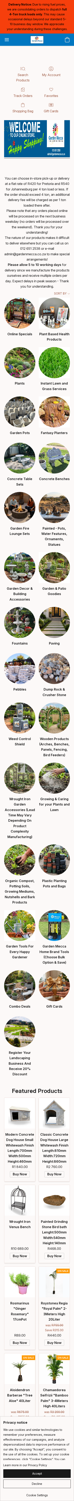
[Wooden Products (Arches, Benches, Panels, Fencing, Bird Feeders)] (54, 718)
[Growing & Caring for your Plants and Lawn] (54, 778)
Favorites (51, 96)
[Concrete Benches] (54, 458)
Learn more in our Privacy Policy (25, 1465)
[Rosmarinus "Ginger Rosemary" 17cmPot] (19, 1282)
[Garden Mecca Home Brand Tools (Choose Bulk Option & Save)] (54, 925)
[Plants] (19, 362)
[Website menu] (7, 39)
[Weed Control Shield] (19, 718)
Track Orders (22, 96)
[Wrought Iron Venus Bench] (19, 1200)
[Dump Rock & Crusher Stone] (54, 668)
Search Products (23, 77)
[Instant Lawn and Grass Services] (54, 362)
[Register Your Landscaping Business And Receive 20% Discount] (19, 1031)
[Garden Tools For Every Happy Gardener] (19, 925)
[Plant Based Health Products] (54, 313)
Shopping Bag (22, 111)
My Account (51, 75)
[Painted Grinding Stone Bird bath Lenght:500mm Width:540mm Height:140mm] (54, 1200)
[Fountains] (19, 622)
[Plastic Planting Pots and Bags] (54, 859)
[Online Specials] (19, 313)
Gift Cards (51, 111)
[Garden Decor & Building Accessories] (19, 567)
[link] (37, 1494)
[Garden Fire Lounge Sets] (19, 507)
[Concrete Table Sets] (19, 458)
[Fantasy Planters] (54, 412)
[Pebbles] (19, 668)
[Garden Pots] (19, 412)
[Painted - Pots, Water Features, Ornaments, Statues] (54, 507)
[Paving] (54, 622)
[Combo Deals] (19, 985)
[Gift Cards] (54, 985)
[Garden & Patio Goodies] (54, 567)
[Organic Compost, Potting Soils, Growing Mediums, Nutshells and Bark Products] (19, 859)
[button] (37, 40)
